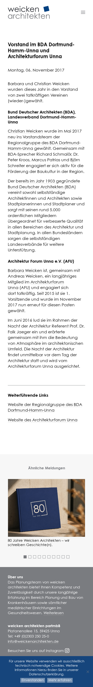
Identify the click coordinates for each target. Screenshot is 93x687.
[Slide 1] (25, 556)
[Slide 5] (44, 556)
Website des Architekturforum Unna (42, 420)
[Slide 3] (34, 556)
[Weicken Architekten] (29, 12)
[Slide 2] (29, 556)
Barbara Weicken (25, 271)
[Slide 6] (48, 556)
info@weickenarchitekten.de (33, 642)
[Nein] (87, 671)
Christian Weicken (25, 131)
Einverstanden (33, 680)
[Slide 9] (63, 556)
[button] (83, 12)
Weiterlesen (53, 613)
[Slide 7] (53, 556)
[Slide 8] (58, 556)
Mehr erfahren (59, 680)
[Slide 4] (39, 556)
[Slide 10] (68, 556)
